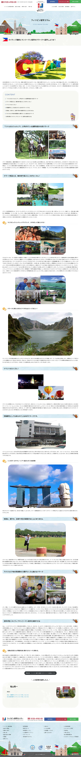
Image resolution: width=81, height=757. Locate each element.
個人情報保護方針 (68, 734)
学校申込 (66, 730)
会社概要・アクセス (48, 730)
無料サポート (26, 728)
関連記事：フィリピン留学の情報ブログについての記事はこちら (40, 673)
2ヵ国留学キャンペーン (28, 732)
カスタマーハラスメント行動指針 (71, 736)
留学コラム (73, 6)
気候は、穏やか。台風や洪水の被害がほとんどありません (20, 110)
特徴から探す (24, 6)
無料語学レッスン (27, 730)
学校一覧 (30, 6)
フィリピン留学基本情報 (9, 6)
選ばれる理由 (17, 6)
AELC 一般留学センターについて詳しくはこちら (18, 695)
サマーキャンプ (26, 734)
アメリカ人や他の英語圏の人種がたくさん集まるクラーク (20, 113)
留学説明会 (52, 1)
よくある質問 (54, 6)
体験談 (4, 736)
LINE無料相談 (67, 726)
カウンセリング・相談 (64, 1)
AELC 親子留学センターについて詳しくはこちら (18, 696)
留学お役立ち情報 (7, 734)
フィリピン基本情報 (7, 726)
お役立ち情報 (61, 6)
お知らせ (46, 726)
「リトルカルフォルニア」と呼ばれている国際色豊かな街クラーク (22, 98)
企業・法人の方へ (48, 732)
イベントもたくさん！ (11, 104)
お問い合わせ (67, 732)
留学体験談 (67, 6)
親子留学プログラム (27, 736)
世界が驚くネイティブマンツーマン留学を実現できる (19, 116)
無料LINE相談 (75, 1)
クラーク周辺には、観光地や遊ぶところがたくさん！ (19, 101)
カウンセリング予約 (68, 728)
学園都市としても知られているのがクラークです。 (18, 107)
